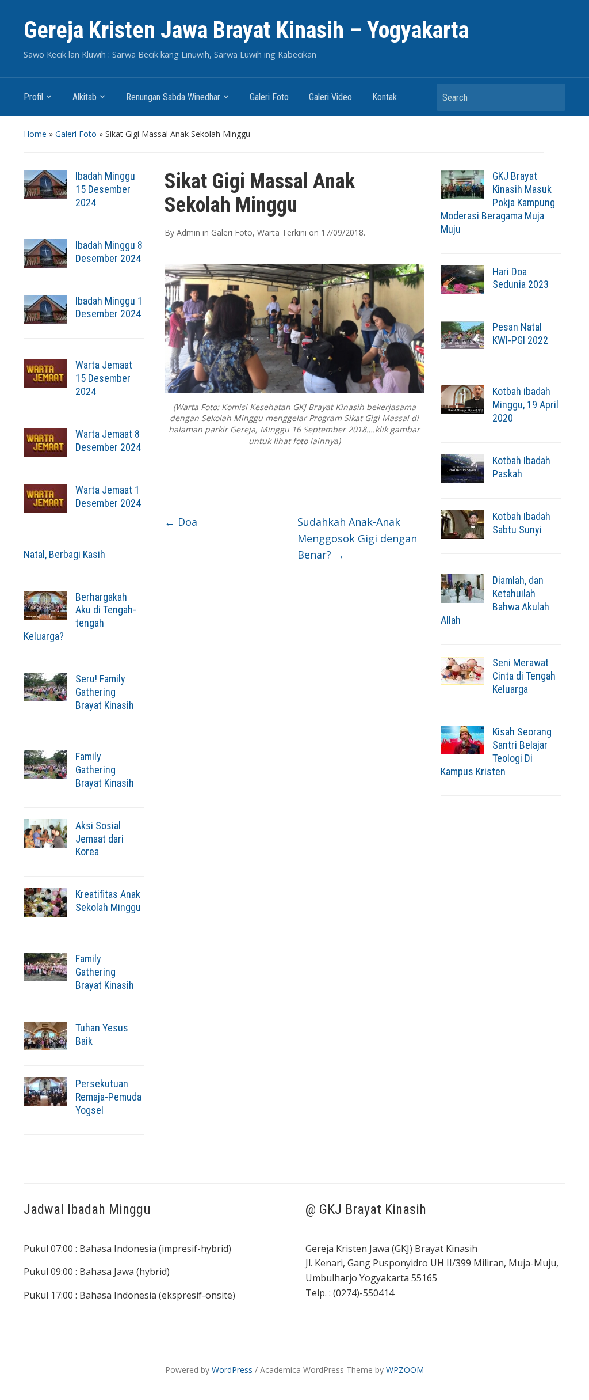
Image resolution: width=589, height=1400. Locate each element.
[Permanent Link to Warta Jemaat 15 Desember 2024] (45, 372)
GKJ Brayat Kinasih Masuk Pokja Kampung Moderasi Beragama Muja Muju (498, 202)
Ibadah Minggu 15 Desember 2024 (105, 189)
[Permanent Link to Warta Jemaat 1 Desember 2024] (45, 497)
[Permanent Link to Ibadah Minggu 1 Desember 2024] (45, 308)
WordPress (232, 1369)
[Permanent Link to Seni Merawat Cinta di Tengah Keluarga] (462, 669)
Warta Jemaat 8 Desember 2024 (108, 440)
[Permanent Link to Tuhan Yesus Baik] (45, 1035)
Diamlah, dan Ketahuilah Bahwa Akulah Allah (495, 600)
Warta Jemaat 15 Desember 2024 (103, 378)
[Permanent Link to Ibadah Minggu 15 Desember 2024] (45, 183)
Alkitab (84, 97)
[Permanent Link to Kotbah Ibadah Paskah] (462, 467)
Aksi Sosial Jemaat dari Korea (99, 838)
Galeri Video (330, 97)
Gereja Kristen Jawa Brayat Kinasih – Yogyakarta (246, 30)
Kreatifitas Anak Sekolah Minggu (108, 900)
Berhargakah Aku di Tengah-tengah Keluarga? (80, 617)
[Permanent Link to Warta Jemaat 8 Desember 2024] (45, 441)
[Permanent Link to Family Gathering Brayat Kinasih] (45, 763)
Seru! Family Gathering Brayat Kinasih (104, 692)
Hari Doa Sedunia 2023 (520, 278)
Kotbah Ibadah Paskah (521, 467)
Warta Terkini (282, 232)
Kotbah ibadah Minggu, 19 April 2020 (525, 404)
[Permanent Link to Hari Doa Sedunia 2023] (462, 278)
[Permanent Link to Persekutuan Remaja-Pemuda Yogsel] (45, 1090)
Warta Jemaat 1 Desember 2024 (108, 496)
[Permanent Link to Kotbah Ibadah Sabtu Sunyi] (462, 523)
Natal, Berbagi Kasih (64, 554)
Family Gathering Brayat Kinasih (104, 769)
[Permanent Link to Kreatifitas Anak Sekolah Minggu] (45, 902)
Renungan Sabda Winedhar (173, 97)
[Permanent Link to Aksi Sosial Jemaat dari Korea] (45, 832)
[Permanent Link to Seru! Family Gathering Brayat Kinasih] (45, 686)
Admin (188, 232)
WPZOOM (405, 1369)
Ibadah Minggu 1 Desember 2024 (109, 307)
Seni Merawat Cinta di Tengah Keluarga (524, 676)
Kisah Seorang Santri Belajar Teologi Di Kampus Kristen (496, 751)
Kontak (384, 97)
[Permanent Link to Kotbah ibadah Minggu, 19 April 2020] (462, 398)
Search (551, 97)
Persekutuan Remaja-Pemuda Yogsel (108, 1096)
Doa (181, 522)
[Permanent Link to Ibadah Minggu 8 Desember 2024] (45, 252)
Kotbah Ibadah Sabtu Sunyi (521, 523)
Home (35, 133)
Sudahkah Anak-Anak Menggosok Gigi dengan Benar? (357, 538)
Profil (33, 97)
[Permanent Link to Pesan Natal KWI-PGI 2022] (462, 334)
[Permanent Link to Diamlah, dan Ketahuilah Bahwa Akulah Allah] (462, 588)
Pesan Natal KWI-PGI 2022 (520, 333)
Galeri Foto (269, 97)
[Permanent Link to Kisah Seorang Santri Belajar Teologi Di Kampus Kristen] (462, 739)
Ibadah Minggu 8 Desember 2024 (109, 251)
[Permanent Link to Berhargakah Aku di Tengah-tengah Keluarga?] (45, 604)
